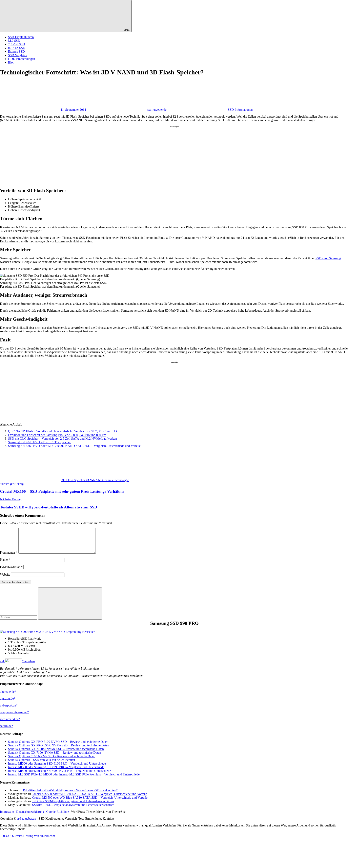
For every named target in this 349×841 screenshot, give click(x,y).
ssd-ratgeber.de (156, 109)
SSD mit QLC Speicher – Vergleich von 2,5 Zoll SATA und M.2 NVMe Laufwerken (62, 438)
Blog (11, 62)
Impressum (7, 811)
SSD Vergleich (17, 55)
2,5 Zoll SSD (16, 44)
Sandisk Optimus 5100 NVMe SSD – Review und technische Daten (51, 756)
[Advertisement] (121, 155)
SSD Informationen (240, 109)
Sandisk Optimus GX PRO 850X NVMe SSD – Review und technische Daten (58, 745)
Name (5, 559)
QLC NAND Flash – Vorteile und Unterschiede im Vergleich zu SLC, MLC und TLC (63, 431)
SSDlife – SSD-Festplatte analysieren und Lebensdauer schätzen (73, 801)
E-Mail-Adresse (11, 567)
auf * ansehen (17, 661)
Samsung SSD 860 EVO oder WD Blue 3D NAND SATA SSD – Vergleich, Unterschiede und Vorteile (74, 446)
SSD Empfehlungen (21, 37)
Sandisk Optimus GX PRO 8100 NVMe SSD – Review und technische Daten (58, 741)
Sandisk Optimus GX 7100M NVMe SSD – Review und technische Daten (56, 749)
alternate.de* (8, 691)
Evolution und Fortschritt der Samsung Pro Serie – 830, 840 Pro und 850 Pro (57, 435)
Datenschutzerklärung (30, 811)
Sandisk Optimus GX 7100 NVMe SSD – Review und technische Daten (54, 752)
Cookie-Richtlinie (57, 811)
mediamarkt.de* (10, 719)
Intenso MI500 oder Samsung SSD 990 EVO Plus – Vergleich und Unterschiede (59, 770)
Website (5, 574)
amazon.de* (7, 698)
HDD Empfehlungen (21, 59)
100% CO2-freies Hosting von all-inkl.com (27, 836)
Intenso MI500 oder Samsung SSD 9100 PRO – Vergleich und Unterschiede (57, 763)
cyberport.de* (9, 705)
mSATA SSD (16, 48)
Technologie (121, 480)
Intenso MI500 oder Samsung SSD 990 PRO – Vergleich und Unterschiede (56, 767)
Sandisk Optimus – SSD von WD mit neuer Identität (41, 760)
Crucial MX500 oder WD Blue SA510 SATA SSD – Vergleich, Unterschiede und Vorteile (89, 794)
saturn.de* (6, 726)
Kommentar (9, 552)
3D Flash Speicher (73, 480)
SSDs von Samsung (328, 258)
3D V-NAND (94, 480)
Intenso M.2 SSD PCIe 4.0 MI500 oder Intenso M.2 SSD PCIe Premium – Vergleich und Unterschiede (74, 774)
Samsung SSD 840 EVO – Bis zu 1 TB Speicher (39, 442)
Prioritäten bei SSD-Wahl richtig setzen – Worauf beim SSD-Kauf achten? (70, 790)
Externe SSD (16, 51)
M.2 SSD (14, 40)
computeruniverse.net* (14, 712)
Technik (108, 480)
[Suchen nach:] (19, 617)
